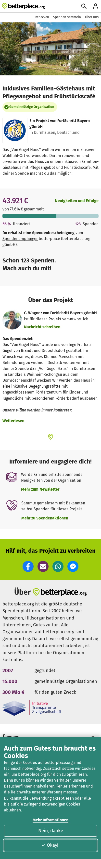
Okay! (52, 845)
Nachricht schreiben (42, 327)
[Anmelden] (96, 6)
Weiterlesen (13, 420)
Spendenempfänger (20, 238)
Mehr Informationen (50, 820)
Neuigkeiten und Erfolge (77, 200)
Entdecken (41, 17)
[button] (28, 566)
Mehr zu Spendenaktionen (44, 518)
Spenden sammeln (67, 17)
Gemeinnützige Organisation (31, 107)
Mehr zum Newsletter (40, 489)
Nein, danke (50, 830)
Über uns (92, 17)
